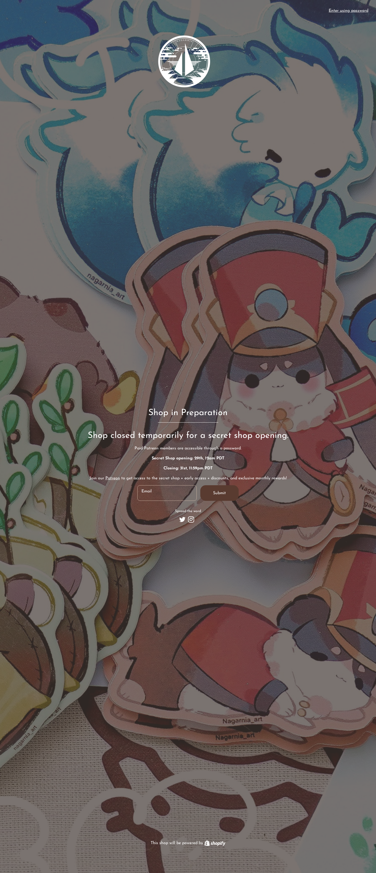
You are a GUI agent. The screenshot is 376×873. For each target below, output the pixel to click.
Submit (219, 493)
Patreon (112, 478)
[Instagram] (191, 519)
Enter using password (348, 11)
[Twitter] (182, 519)
